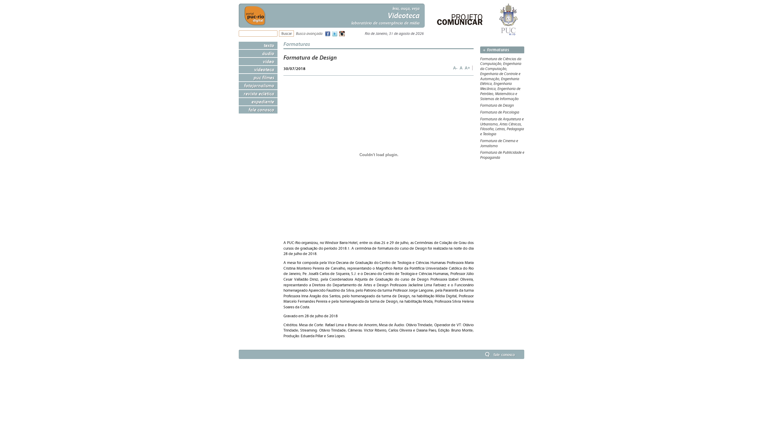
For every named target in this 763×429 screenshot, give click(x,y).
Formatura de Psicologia (499, 112)
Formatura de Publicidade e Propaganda (502, 155)
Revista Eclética (259, 93)
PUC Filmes (264, 77)
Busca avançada (309, 34)
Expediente (263, 101)
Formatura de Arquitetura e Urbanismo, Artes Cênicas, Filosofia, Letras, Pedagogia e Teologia (502, 126)
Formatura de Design (497, 105)
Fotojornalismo (259, 85)
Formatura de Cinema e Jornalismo (499, 143)
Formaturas (296, 44)
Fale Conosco (261, 109)
